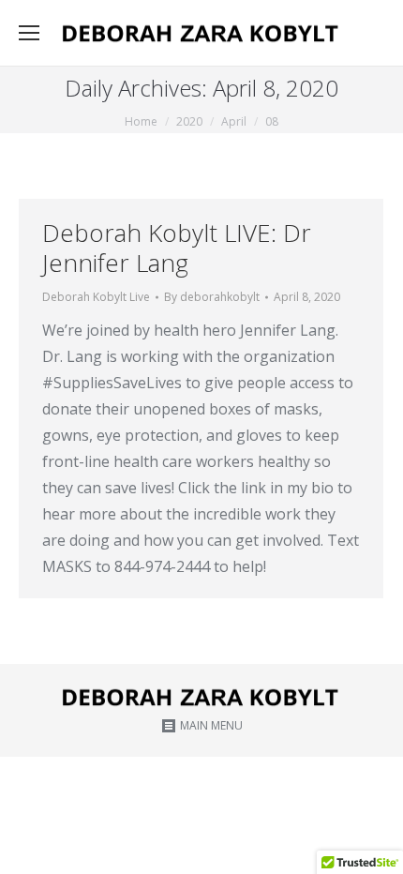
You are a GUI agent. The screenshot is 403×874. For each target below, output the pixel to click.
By (212, 297)
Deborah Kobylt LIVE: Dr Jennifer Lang (176, 248)
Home (141, 121)
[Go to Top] (373, 844)
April (233, 121)
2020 (189, 121)
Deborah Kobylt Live (96, 297)
